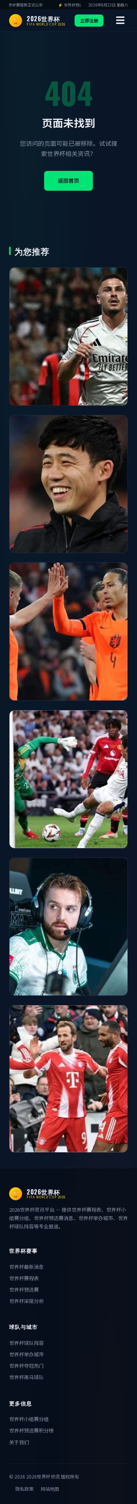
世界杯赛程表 (24, 1278)
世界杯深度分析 (26, 1301)
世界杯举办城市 (26, 1354)
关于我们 (19, 1442)
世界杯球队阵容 (26, 1342)
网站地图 (50, 1488)
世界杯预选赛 (24, 1289)
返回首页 (68, 180)
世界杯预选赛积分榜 (31, 1430)
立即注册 (89, 20)
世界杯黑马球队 (26, 1377)
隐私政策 (24, 1488)
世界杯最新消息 (26, 1266)
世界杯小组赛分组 (29, 1419)
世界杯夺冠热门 (26, 1365)
